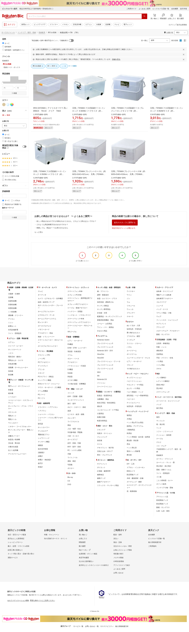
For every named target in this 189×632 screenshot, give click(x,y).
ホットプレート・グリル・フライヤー (20, 407)
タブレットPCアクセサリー (78, 304)
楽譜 (69, 411)
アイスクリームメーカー (17, 454)
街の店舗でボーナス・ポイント (55, 539)
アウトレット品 (162, 497)
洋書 (69, 454)
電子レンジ (128, 24)
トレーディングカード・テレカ (138, 358)
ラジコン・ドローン (134, 343)
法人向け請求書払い (86, 561)
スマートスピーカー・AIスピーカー (50, 341)
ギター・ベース (73, 359)
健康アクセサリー (103, 482)
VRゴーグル (72, 332)
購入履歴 (82, 546)
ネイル (99, 444)
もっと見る (38, 232)
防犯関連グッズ (162, 500)
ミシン (10, 323)
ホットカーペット (14, 349)
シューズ (159, 306)
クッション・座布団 (163, 435)
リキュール (131, 306)
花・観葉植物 (132, 491)
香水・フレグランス (104, 455)
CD (69, 481)
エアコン (88, 24)
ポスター (71, 468)
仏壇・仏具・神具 (163, 511)
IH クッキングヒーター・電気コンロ (20, 431)
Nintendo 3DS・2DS (105, 351)
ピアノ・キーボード (75, 341)
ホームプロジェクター (46, 311)
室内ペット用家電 (133, 451)
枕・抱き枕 (160, 424)
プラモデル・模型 (133, 336)
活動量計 (41, 453)
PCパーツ (41, 395)
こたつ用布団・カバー (164, 480)
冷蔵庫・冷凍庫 (14, 294)
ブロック (130, 365)
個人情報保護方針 (154, 542)
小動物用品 (131, 430)
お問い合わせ (118, 573)
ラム (128, 302)
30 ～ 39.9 (6, 115)
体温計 (40, 467)
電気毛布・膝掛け (14, 357)
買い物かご (83, 535)
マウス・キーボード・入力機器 (49, 387)
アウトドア (160, 327)
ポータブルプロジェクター (48, 346)
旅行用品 (159, 408)
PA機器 (70, 344)
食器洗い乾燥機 (14, 440)
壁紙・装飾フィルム (163, 470)
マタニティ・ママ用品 (135, 385)
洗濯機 (107, 24)
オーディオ (42, 295)
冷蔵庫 (98, 24)
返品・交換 (117, 542)
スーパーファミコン (104, 387)
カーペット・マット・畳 (165, 462)
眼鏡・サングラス (163, 334)
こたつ (10, 353)
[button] (6, 79)
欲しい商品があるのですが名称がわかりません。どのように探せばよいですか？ (66, 221)
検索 (15, 93)
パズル (129, 347)
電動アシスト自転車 (163, 295)
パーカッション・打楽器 (77, 366)
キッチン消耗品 (103, 306)
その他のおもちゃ (133, 369)
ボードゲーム (132, 354)
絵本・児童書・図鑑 (75, 396)
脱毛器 (40, 424)
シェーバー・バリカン (46, 414)
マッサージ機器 (44, 442)
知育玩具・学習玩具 (134, 329)
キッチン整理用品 (103, 309)
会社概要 (174, 9)
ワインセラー (13, 423)
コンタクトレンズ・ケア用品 (108, 410)
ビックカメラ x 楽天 (9, 9)
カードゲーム (132, 351)
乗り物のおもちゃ (133, 333)
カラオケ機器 (72, 380)
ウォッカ (130, 309)
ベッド (158, 428)
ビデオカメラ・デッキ (46, 315)
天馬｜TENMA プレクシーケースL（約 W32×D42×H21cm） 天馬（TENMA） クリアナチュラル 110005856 (89, 174)
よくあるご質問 (144, 9)
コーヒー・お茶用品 (104, 324)
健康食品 (100, 475)
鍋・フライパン (103, 291)
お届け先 (5, 121)
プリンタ (41, 369)
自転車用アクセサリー (164, 298)
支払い (115, 539)
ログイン (172, 25)
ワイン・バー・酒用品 (105, 327)
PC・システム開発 (74, 450)
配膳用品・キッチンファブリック (109, 316)
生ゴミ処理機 (13, 450)
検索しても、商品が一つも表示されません (52, 228)
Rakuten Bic (13, 16)
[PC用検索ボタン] (144, 16)
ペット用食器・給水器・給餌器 (138, 437)
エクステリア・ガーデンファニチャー (139, 486)
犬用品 (129, 419)
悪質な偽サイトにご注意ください (42, 600)
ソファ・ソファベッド (164, 431)
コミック (71, 393)
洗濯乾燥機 (12, 301)
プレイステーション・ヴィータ (108, 361)
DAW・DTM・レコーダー (77, 348)
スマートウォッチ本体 (76, 319)
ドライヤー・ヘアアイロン (48, 407)
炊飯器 (10, 390)
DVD (69, 484)
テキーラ (130, 316)
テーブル (159, 439)
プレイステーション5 (105, 343)
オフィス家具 (161, 484)
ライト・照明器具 (14, 333)
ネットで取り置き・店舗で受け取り (21, 554)
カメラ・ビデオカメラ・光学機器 (50, 298)
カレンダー (72, 418)
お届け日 (5, 130)
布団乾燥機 (12, 308)
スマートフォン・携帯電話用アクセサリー (80, 299)
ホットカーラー (44, 427)
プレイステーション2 (105, 369)
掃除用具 (159, 351)
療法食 (129, 455)
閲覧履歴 (82, 542)
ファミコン (101, 383)
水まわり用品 (102, 331)
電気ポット (12, 416)
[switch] (24, 146)
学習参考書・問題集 (75, 432)
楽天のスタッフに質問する (125, 222)
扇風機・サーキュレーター (18, 367)
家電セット (25, 24)
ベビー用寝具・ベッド (135, 392)
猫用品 (129, 415)
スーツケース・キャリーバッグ (168, 401)
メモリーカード (44, 329)
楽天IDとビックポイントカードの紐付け (94, 565)
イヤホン (65, 24)
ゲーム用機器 (43, 391)
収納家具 (42, 32)
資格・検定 (72, 461)
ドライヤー (54, 24)
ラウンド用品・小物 (163, 313)
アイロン (11, 319)
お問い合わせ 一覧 (92, 626)
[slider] (2, 83)
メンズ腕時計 (161, 378)
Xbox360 (100, 358)
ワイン (129, 295)
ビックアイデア (40, 24)
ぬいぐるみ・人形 (133, 325)
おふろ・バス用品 (133, 388)
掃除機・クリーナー (15, 315)
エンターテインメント (76, 400)
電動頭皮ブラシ (44, 435)
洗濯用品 (159, 354)
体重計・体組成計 (44, 460)
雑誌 (69, 425)
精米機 (10, 393)
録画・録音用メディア (46, 302)
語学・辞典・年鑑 (74, 443)
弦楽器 (70, 373)
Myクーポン (83, 550)
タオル (158, 369)
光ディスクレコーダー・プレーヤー (50, 306)
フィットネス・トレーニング (167, 320)
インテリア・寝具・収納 (27, 32)
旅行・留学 (72, 404)
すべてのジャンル (8, 32)
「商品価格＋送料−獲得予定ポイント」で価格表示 (49, 40)
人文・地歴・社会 (74, 429)
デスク (158, 442)
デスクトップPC (44, 355)
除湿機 (10, 375)
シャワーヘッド (44, 438)
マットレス (160, 421)
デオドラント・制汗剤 (105, 448)
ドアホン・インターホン (136, 467)
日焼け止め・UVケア (105, 451)
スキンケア (101, 430)
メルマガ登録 (118, 558)
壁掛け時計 (160, 385)
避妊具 (99, 406)
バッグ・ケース (162, 309)
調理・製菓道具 (103, 295)
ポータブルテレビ (44, 326)
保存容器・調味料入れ (105, 302)
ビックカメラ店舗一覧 (160, 9)
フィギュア (131, 340)
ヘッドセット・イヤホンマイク (79, 315)
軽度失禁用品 (102, 421)
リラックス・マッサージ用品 (108, 485)
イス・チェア (161, 446)
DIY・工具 (130, 464)
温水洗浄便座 (43, 449)
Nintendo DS (102, 379)
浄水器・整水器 (14, 443)
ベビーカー (131, 399)
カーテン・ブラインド (164, 459)
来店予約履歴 (84, 558)
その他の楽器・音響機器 (77, 384)
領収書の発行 (118, 554)
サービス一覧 (78, 626)
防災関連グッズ (132, 475)
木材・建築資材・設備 (135, 478)
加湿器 (10, 371)
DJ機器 (70, 369)
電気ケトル (12, 419)
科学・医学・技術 (74, 447)
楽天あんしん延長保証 (16, 539)
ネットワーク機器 (44, 380)
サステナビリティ (107, 626)
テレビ (116, 24)
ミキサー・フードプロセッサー (19, 427)
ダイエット (101, 467)
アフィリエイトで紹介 (121, 565)
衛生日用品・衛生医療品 (106, 403)
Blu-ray (70, 477)
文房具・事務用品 (163, 343)
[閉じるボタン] (184, 49)
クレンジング (102, 437)
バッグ (158, 405)
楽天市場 (183, 9)
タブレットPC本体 (74, 295)
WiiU (99, 372)
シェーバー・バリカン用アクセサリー (50, 419)
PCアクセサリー (44, 362)
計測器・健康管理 (103, 471)
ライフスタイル (73, 422)
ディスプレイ (43, 366)
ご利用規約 (152, 546)
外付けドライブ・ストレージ (48, 384)
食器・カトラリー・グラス (107, 298)
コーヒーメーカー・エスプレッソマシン (20, 401)
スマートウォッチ (163, 392)
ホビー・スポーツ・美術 (77, 407)
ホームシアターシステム (47, 319)
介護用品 (100, 414)
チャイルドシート (133, 403)
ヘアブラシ (42, 411)
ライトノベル (72, 457)
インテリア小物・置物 (164, 488)
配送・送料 (117, 535)
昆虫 (128, 444)
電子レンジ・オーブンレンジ (19, 386)
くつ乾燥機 (12, 312)
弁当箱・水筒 (102, 313)
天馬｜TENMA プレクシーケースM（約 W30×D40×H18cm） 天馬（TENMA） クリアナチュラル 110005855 (128, 174)
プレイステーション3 (105, 365)
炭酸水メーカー (14, 436)
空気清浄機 (77, 24)
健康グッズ (101, 478)
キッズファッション (134, 378)
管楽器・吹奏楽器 (74, 351)
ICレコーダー (43, 322)
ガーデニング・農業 (134, 482)
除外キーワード (8, 208)
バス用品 (159, 361)
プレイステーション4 (105, 347)
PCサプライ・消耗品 (46, 377)
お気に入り (83, 539)
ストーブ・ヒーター (15, 346)
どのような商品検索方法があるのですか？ (52, 225)
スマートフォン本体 (75, 291)
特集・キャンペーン (51, 535)
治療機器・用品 (103, 399)
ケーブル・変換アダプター (77, 308)
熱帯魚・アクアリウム (135, 426)
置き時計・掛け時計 (163, 466)
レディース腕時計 (163, 381)
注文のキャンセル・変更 (122, 546)
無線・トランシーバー (46, 337)
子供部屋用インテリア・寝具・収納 (168, 450)
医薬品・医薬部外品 (104, 396)
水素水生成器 (13, 447)
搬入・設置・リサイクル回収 (18, 546)
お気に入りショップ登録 (122, 550)
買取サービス (13, 558)
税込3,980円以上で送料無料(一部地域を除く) (36, 9)
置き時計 (159, 388)
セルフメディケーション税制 (18, 600)
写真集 (70, 465)
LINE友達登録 (118, 561)
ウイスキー (131, 291)
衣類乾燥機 (12, 305)
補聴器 (40, 445)
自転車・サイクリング (164, 291)
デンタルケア (43, 431)
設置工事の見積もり (15, 550)
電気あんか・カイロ (15, 360)
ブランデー (131, 313)
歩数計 (40, 456)
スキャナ (41, 373)
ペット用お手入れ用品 (135, 422)
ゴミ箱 (158, 477)
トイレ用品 (160, 365)
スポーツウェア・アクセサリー (168, 331)
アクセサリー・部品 (45, 333)
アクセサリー (72, 362)
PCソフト (41, 398)
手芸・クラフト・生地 (164, 358)
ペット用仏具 (132, 448)
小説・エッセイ (73, 436)
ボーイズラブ (72, 440)
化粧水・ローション (104, 433)
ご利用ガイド (131, 9)
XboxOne (100, 354)
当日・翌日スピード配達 (17, 535)
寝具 (158, 417)
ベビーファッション (134, 381)
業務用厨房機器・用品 (105, 320)
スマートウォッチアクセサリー (79, 322)
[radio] (3, 43)
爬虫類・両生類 (132, 440)
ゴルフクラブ (161, 302)
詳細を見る (116, 59)
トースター (12, 397)
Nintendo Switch (103, 340)
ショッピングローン (15, 542)
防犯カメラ (131, 471)
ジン (128, 298)
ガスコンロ (12, 412)
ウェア (158, 316)
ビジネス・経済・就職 (76, 414)
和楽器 (70, 377)
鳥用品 (129, 433)
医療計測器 (101, 417)
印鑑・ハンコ (161, 347)
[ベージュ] (4, 104)
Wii (98, 376)
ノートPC (41, 359)
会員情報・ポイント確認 (88, 554)
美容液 (99, 440)
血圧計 (40, 463)
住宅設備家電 (13, 330)
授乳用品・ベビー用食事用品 (137, 396)
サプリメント (102, 464)
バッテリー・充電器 (75, 311)
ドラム (70, 355)
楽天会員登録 (182, 25)
